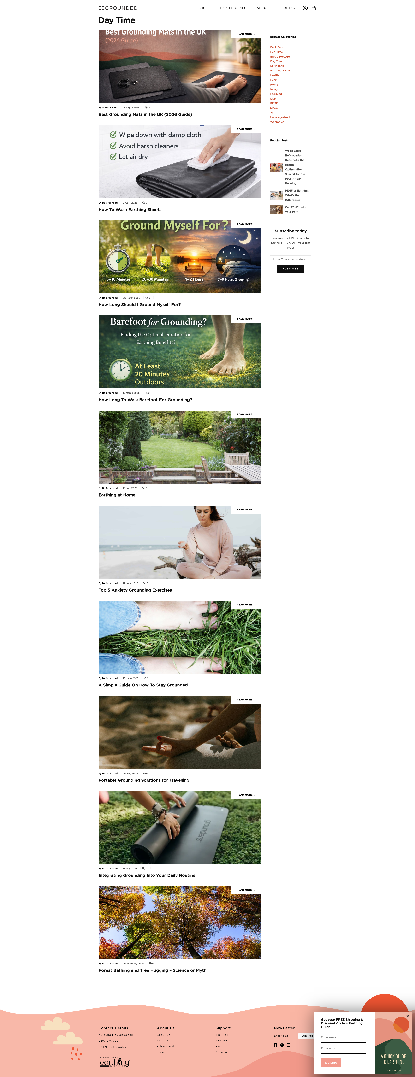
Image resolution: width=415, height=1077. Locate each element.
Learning (276, 94)
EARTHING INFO (233, 8)
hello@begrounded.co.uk (116, 1035)
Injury (274, 89)
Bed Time (276, 52)
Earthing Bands (280, 70)
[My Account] (305, 8)
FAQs (219, 1046)
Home (274, 84)
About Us (163, 1035)
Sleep (274, 108)
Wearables (277, 122)
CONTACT (289, 8)
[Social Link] (275, 1045)
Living (274, 98)
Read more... (246, 34)
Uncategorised (280, 117)
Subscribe (290, 268)
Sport (274, 112)
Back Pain (276, 47)
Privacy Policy (167, 1046)
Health (274, 75)
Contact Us (165, 1041)
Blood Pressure (280, 56)
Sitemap (221, 1052)
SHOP (203, 8)
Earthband (277, 66)
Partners (222, 1041)
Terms (161, 1052)
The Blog (222, 1035)
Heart (274, 80)
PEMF (274, 103)
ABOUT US (265, 8)
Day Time (276, 61)
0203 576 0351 (109, 1041)
